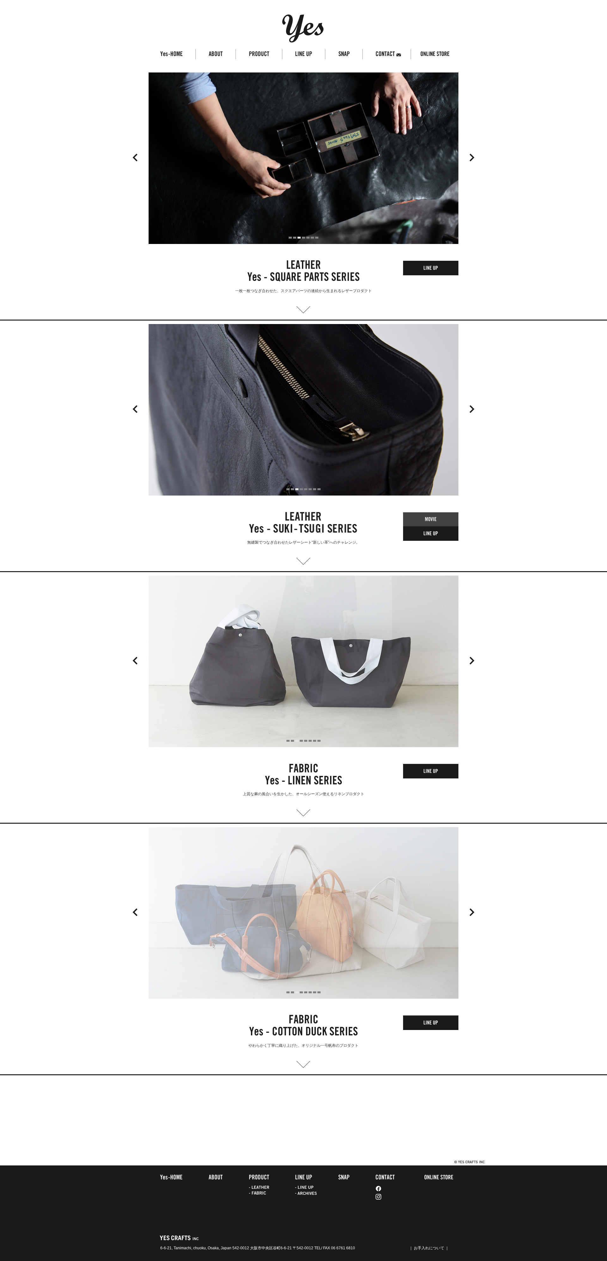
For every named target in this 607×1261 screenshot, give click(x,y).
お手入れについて (429, 1248)
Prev (135, 157)
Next (472, 157)
